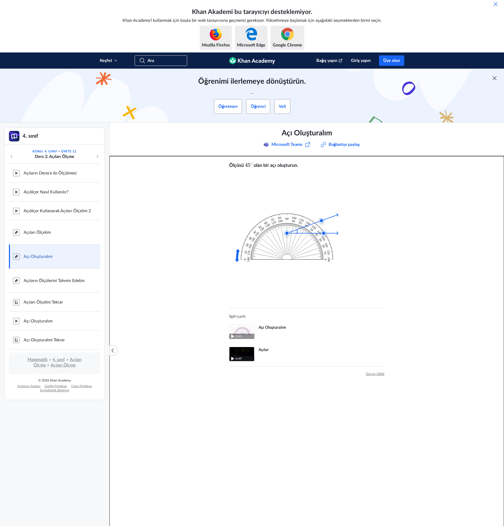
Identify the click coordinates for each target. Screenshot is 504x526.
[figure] (290, 230)
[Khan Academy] (252, 60)
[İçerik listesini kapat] (113, 350)
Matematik (38, 360)
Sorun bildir (375, 374)
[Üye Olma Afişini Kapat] (494, 78)
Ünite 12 (68, 151)
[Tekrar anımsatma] (495, 4)
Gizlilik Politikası (56, 386)
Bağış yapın (326, 61)
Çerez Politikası (81, 386)
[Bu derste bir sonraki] (97, 156)
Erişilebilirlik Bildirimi (54, 390)
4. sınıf (58, 360)
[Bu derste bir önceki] (11, 156)
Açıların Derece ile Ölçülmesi (50, 173)
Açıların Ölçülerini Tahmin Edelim (54, 281)
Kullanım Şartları (29, 386)
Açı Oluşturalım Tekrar (44, 340)
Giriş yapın (361, 61)
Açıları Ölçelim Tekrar (43, 302)
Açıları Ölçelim (37, 232)
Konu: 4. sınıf (45, 151)
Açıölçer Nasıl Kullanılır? (46, 192)
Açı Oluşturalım (38, 256)
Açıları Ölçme (63, 365)
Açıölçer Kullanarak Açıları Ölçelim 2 (57, 211)
